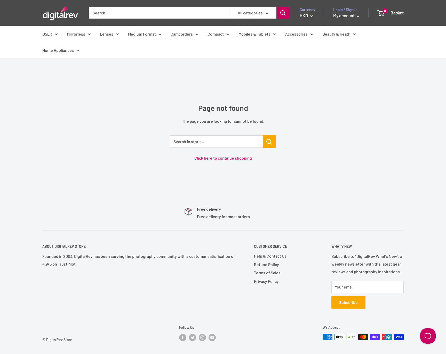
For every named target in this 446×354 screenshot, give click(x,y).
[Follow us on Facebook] (182, 337)
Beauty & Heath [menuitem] (336, 33)
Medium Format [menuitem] (142, 33)
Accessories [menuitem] (296, 33)
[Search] (282, 13)
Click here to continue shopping (223, 157)
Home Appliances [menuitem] (58, 50)
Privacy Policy (266, 281)
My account (344, 15)
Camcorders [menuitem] (182, 33)
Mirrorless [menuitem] (76, 33)
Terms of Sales (267, 272)
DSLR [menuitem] (47, 33)
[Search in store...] (269, 141)
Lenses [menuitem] (106, 33)
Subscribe (348, 302)
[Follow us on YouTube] (212, 337)
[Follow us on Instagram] (202, 337)
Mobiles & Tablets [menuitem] (254, 33)
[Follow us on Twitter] (192, 337)
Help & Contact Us (270, 255)
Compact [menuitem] (216, 33)
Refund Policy (266, 264)
